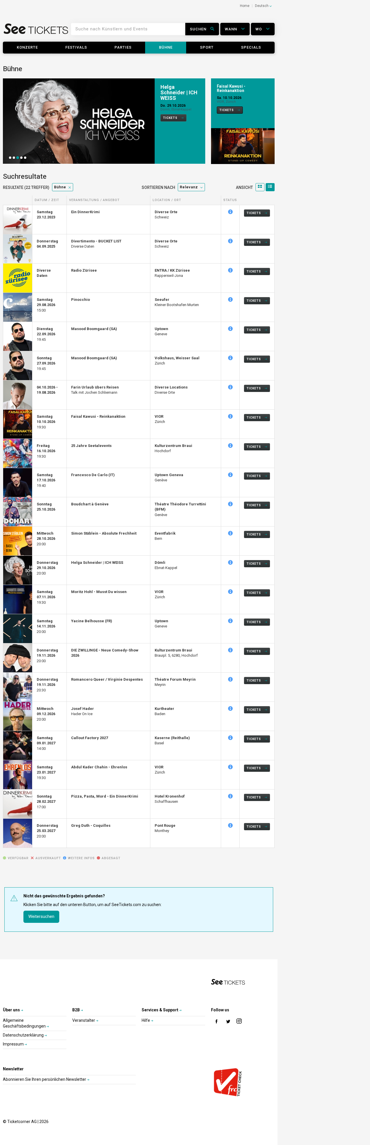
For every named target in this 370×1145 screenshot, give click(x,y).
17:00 (46, 801)
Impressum (14, 1044)
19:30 (46, 421)
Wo (259, 29)
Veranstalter (84, 1020)
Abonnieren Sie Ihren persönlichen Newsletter (45, 1079)
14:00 (46, 743)
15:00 (46, 304)
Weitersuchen (41, 916)
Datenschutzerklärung (24, 1035)
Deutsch (262, 6)
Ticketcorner (36, 30)
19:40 (46, 480)
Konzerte (27, 47)
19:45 (46, 334)
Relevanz (189, 187)
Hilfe (146, 1020)
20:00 (46, 538)
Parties (123, 47)
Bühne (166, 47)
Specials (251, 47)
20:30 (47, 684)
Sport (207, 47)
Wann (231, 29)
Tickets (170, 117)
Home (244, 6)
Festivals (76, 47)
